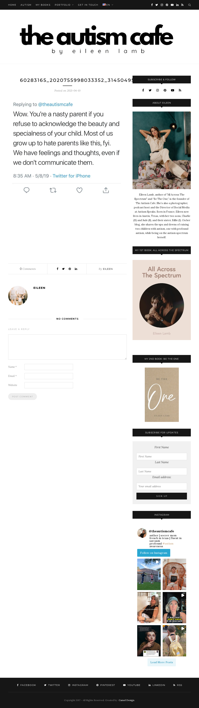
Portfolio (63, 4)
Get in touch (88, 4)
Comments (28, 269)
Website (12, 385)
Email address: (161, 477)
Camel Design (126, 700)
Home (12, 4)
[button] (149, 574)
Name (12, 367)
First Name (161, 447)
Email (12, 376)
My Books (43, 4)
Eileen (108, 268)
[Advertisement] (67, 229)
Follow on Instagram (153, 553)
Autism (26, 4)
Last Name (162, 462)
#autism (167, 543)
